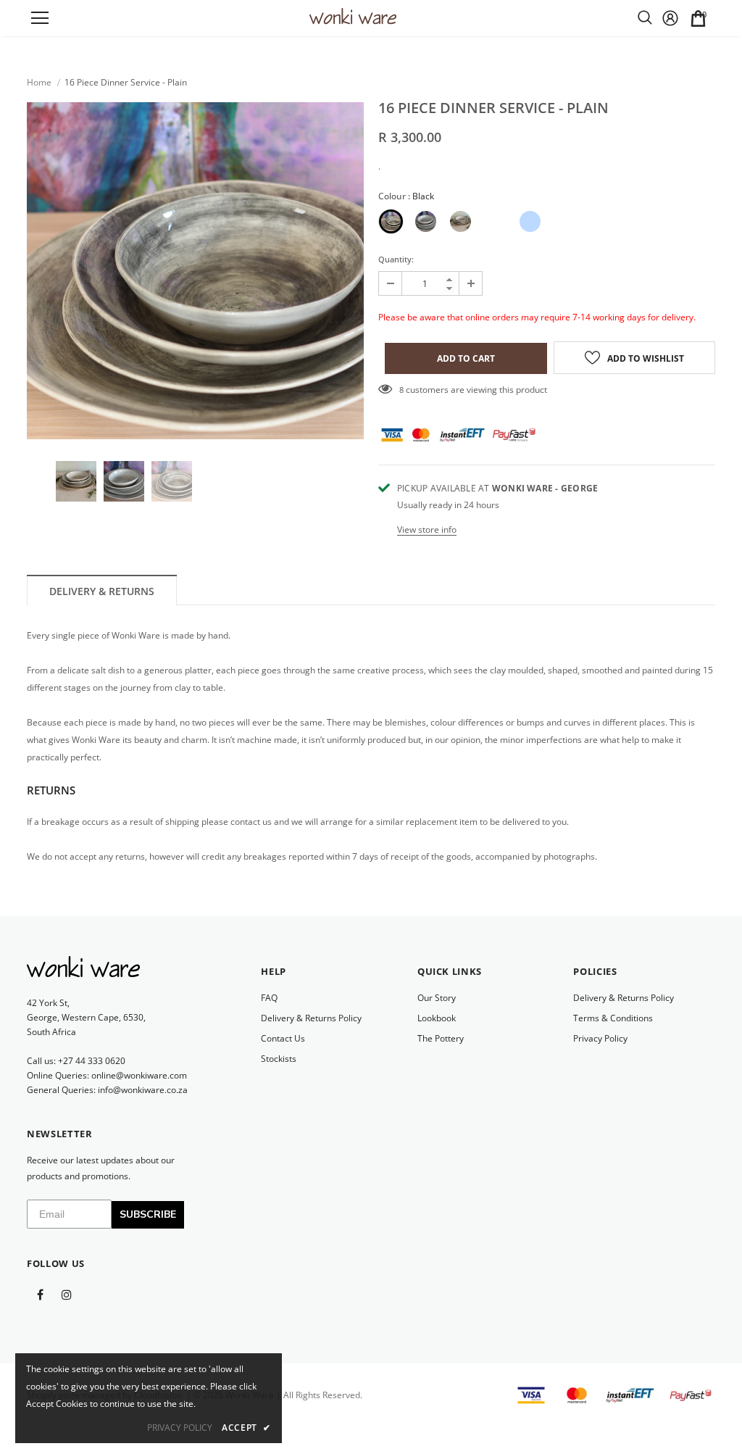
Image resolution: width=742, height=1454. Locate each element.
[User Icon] (670, 18)
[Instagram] (67, 1294)
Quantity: (396, 259)
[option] (195, 270)
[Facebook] (40, 1294)
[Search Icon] (645, 18)
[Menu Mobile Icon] (40, 18)
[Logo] (352, 17)
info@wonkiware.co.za (143, 1090)
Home (39, 82)
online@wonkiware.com (139, 1075)
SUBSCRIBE (148, 1214)
